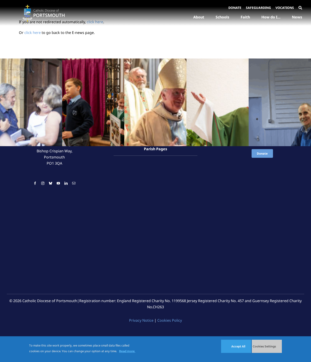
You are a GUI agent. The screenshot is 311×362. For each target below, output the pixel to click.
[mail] (73, 183)
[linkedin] (66, 183)
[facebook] (35, 183)
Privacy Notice (141, 320)
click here (32, 32)
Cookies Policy (169, 320)
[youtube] (58, 183)
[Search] (300, 8)
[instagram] (42, 183)
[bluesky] (50, 183)
